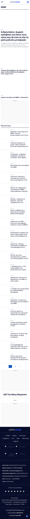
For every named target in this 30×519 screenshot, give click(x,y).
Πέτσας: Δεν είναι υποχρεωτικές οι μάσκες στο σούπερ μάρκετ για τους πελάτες (19, 256)
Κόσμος (15, 435)
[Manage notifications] (27, 516)
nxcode (18, 515)
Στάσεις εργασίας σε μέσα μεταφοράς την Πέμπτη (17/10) (18, 324)
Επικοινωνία (16, 504)
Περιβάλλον (6, 438)
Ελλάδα (8, 435)
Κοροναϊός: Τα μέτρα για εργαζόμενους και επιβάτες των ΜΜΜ (19, 301)
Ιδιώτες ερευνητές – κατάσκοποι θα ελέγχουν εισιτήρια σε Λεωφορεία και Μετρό (19, 357)
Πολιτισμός (23, 435)
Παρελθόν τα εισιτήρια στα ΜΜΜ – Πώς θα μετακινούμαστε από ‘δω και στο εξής (19, 133)
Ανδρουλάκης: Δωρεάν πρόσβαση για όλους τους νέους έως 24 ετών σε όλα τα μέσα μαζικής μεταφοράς (14, 36)
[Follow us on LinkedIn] (21, 492)
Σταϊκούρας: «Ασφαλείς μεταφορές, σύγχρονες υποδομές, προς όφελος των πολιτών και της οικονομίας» (18, 155)
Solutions (20, 513)
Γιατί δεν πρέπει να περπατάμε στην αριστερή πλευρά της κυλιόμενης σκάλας (18, 312)
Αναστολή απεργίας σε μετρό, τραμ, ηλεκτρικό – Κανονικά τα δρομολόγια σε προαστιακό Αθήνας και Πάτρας (19, 144)
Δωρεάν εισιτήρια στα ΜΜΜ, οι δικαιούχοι (14, 97)
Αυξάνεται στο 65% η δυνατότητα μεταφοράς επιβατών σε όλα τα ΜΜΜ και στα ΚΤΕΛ (19, 223)
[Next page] (19, 366)
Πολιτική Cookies (7, 502)
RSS (22, 504)
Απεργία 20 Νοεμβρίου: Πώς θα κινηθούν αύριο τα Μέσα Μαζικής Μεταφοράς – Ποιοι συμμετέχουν (14, 72)
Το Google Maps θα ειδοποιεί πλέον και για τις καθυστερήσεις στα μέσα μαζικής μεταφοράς (19, 346)
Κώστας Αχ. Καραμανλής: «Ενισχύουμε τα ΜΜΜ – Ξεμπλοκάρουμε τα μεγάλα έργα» (18, 189)
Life (13, 438)
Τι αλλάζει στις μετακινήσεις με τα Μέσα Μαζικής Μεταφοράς (19, 290)
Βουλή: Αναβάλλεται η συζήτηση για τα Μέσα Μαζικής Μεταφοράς (17, 211)
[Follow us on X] (15, 492)
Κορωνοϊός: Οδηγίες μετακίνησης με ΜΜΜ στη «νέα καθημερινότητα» (18, 245)
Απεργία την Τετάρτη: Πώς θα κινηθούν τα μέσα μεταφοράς (19, 335)
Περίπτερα (9, 504)
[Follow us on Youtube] (9, 492)
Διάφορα (15, 441)
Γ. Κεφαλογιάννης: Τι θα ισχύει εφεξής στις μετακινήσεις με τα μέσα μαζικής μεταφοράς (18, 268)
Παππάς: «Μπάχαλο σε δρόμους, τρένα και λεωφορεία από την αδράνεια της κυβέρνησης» (19, 200)
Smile (18, 438)
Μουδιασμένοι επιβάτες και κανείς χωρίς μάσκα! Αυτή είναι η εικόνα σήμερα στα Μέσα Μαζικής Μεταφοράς (19, 234)
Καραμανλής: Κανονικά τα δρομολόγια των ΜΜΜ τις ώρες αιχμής (18, 279)
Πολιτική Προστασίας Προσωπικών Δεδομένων (14, 500)
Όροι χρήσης (14, 498)
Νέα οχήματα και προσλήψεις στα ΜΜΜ (19, 166)
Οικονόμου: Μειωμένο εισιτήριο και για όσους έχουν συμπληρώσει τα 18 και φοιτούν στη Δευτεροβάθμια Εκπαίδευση (19, 178)
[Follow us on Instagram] (12, 492)
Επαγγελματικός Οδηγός (20, 502)
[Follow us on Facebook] (6, 492)
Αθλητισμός (25, 438)
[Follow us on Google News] (24, 492)
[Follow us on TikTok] (18, 492)
